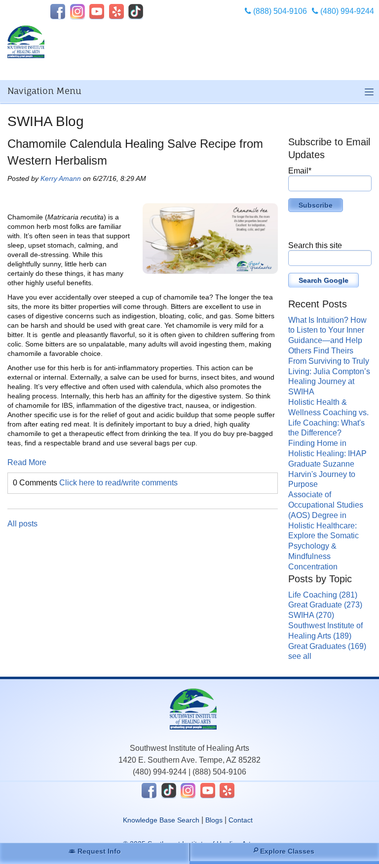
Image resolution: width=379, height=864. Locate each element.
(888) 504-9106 (279, 11)
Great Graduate (325, 605)
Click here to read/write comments (118, 482)
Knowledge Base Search (161, 820)
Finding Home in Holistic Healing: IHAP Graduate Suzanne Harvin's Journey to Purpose (327, 463)
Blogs (214, 820)
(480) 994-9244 (346, 11)
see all (299, 656)
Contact (240, 820)
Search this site (315, 245)
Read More (26, 462)
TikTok (135, 11)
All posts (22, 523)
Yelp (116, 11)
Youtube (96, 11)
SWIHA (311, 615)
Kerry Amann (60, 178)
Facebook (57, 11)
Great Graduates (327, 646)
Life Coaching (322, 595)
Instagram (77, 11)
